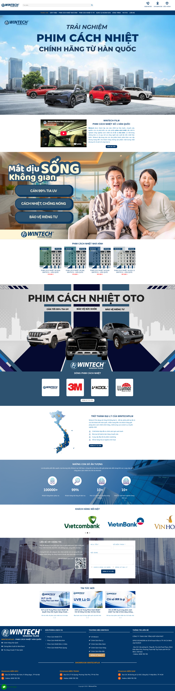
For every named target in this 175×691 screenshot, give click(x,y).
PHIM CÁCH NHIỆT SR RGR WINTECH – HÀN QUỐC (99, 271)
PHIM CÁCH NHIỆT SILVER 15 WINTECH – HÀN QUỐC (124, 271)
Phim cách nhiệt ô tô (87, 12)
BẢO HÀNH (167, 6)
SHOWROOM (158, 6)
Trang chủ (44, 12)
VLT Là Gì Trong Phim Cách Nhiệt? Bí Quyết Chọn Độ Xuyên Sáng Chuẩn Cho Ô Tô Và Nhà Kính (54, 601)
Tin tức (125, 12)
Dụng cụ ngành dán (103, 12)
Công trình (116, 12)
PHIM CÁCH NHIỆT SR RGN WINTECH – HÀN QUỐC (50, 271)
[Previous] (39, 263)
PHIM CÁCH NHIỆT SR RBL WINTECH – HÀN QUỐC (75, 271)
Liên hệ (132, 12)
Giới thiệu (53, 12)
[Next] (135, 263)
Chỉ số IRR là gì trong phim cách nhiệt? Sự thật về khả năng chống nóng (120, 601)
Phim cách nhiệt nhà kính (68, 12)
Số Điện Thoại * (119, 535)
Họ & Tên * (95, 535)
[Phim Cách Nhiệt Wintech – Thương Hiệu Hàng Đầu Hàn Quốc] (10, 5)
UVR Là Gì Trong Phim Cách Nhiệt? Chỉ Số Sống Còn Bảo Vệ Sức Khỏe (87, 601)
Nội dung (94, 543)
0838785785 (148, 6)
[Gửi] (91, 5)
